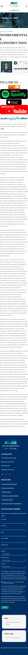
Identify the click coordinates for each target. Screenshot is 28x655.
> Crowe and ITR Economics (9, 484)
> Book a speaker (6, 492)
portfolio (9, 21)
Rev (3, 129)
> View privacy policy (7, 499)
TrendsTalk (17, 21)
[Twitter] (2, 474)
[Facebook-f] (6, 474)
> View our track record (7, 488)
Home (2, 21)
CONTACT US (15, 10)
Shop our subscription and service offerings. (13, 623)
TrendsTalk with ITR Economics (5, 74)
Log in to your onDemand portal (12, 637)
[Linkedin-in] (10, 474)
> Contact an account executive (9, 495)
